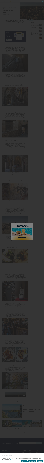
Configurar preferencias (32, 461)
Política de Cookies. (12, 459)
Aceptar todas (40, 461)
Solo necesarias (24, 461)
